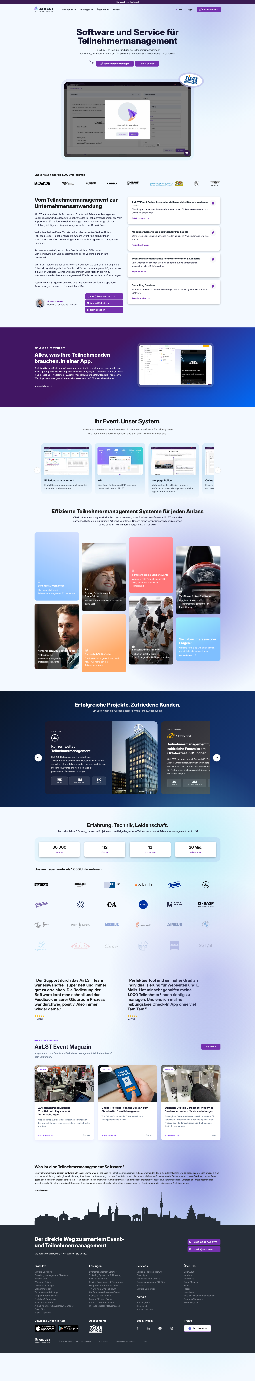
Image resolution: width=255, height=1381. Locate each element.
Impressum (103, 1341)
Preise (116, 9)
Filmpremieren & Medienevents (104, 1285)
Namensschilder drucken (149, 1278)
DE (175, 9)
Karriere (188, 1275)
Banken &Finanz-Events (100, 1299)
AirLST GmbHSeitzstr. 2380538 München (145, 1306)
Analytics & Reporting (45, 1299)
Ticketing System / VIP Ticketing (105, 1275)
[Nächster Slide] (216, 757)
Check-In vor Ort (124, 1176)
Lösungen (86, 9)
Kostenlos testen (208, 9)
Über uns (103, 9)
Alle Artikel (211, 1046)
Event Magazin (191, 1282)
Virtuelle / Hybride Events (101, 1302)
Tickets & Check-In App (46, 1292)
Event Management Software (103, 1271)
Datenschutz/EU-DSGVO (125, 1341)
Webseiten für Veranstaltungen (165, 1179)
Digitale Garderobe (146, 1288)
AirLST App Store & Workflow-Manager (54, 1305)
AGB (145, 1341)
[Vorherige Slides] (37, 470)
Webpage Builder (43, 1282)
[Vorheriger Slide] (38, 757)
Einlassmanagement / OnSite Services (151, 1284)
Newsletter (189, 1292)
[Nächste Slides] (218, 470)
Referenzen (189, 1278)
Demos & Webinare (193, 1299)
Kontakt (187, 1285)
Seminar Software (98, 1278)
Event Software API (44, 1302)
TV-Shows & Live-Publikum (102, 1288)
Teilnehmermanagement (123, 1173)
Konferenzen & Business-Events (104, 1292)
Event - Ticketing (43, 1312)
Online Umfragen (43, 1288)
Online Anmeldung (97, 1176)
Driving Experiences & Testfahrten (106, 1282)
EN (180, 9)
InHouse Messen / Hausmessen (104, 1305)
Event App (142, 1275)
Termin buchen (147, 63)
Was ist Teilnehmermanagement (199, 1295)
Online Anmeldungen (45, 1285)
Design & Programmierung (150, 1271)
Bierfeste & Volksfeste (100, 1295)
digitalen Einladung (69, 1176)
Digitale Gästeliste (43, 1271)
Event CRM (40, 1309)
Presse (187, 1288)
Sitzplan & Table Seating (46, 1295)
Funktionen (69, 9)
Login (190, 9)
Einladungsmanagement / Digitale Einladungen (51, 1277)
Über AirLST (190, 1271)
